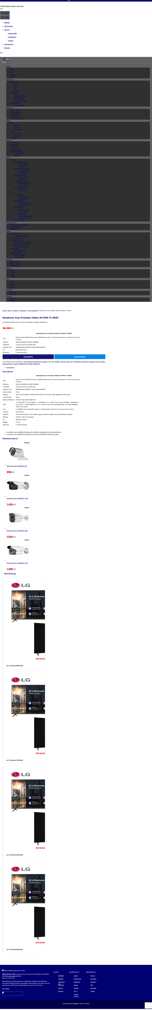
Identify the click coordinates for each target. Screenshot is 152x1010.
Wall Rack (13, 138)
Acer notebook (15, 110)
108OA (76, 1004)
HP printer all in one (20, 246)
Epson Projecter (15, 266)
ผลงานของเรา (8, 44)
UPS (7, 279)
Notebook (9, 108)
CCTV (8, 157)
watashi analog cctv (21, 188)
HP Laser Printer (19, 251)
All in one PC (14, 92)
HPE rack (17, 127)
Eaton (12, 283)
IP (11, 192)
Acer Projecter (15, 262)
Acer (15, 84)
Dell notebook (15, 114)
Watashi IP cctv (19, 220)
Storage (9, 296)
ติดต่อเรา (7, 48)
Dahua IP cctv (18, 194)
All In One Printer (15, 240)
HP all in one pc (19, 99)
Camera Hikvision (24, 170)
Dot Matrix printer (16, 253)
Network (9, 268)
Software (9, 290)
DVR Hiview (22, 179)
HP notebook (14, 116)
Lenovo (16, 90)
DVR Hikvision (23, 173)
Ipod (11, 69)
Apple (8, 66)
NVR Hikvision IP (24, 205)
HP (15, 88)
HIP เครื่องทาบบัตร (16, 227)
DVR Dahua (22, 166)
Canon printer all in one (22, 244)
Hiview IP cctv (18, 207)
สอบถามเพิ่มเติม (80, 356)
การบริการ (61, 985)
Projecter (9, 259)
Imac (11, 77)
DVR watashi (23, 190)
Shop (9, 311)
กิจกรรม (10, 41)
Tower (12, 131)
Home (5, 311)
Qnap (12, 301)
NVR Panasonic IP (24, 218)
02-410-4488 (11, 976)
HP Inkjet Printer (19, 238)
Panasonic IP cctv (20, 214)
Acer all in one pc (20, 95)
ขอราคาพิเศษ (28, 356)
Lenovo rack (18, 129)
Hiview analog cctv (20, 175)
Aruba (12, 270)
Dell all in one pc (19, 97)
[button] (1, 9)
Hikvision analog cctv (21, 168)
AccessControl (11, 223)
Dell (15, 86)
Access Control (76, 995)
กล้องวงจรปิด (12, 33)
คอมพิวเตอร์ (12, 37)
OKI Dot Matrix (19, 257)
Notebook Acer (94, 362)
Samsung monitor (16, 151)
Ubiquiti (13, 277)
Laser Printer (14, 249)
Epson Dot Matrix (20, 255)
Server (8, 121)
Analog (12, 160)
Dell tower (17, 134)
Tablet (92, 991)
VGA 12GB (29, 364)
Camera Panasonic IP (26, 216)
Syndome (13, 288)
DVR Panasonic (24, 186)
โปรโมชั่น (7, 23)
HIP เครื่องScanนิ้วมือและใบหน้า (19, 225)
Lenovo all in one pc (21, 101)
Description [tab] (10, 367)
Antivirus (13, 292)
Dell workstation (19, 105)
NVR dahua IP (23, 199)
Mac (11, 73)
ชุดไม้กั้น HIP (14, 229)
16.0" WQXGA (56, 362)
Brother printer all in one (22, 242)
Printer (8, 231)
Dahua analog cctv (20, 162)
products (15, 311)
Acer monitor (14, 142)
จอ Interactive (19, 153)
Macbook (13, 75)
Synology (13, 298)
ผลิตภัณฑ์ (61, 976)
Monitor (8, 140)
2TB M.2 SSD (65, 362)
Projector (93, 979)
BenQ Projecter (15, 264)
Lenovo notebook (16, 118)
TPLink (12, 272)
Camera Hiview (23, 177)
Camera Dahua (23, 164)
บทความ (6, 30)
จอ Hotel (17, 155)
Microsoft (13, 294)
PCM (11, 285)
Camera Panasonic (25, 184)
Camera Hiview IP (24, 210)
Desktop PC (10, 79)
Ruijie (12, 275)
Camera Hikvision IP (25, 203)
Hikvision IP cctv (19, 201)
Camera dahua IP (24, 197)
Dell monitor (14, 144)
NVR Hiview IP (23, 212)
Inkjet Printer (14, 233)
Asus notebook (15, 112)
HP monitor (14, 147)
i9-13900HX (77, 362)
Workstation (14, 103)
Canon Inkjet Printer (21, 236)
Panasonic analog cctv (22, 181)
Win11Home (36, 364)
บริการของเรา (8, 26)
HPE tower (17, 136)
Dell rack (17, 125)
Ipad (11, 71)
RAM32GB (22, 364)
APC (11, 281)
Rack (12, 123)
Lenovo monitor (15, 149)
